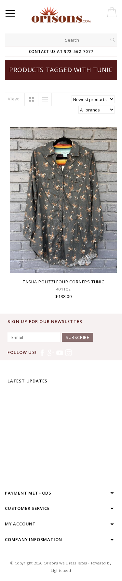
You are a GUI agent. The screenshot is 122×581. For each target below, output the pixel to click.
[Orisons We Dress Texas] (76, 14)
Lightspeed (61, 570)
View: (14, 99)
